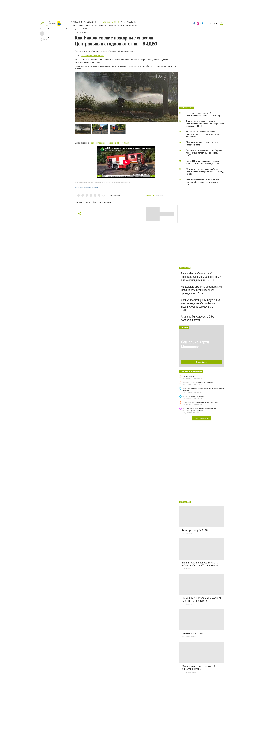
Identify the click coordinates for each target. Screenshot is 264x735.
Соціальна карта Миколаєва (195, 344)
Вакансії (87, 25)
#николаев (87, 187)
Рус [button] (210, 23)
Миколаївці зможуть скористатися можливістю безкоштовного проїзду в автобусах (201, 290)
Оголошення (130, 22)
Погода (94, 25)
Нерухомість (103, 25)
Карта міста (112, 25)
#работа (95, 187)
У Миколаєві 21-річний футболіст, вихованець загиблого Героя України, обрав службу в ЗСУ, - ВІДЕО (201, 305)
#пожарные (79, 187)
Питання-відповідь (132, 25)
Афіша (73, 25)
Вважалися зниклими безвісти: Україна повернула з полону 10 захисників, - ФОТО (204, 153)
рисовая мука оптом (192, 633)
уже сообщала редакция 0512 (92, 55)
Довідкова (121, 25)
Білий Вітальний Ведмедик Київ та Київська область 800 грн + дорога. (200, 564)
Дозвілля (80, 25)
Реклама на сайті (110, 22)
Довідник (91, 22)
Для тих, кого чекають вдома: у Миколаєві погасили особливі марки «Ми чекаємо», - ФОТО (205, 123)
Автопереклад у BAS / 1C (195, 530)
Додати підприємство (201, 418)
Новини (78, 22)
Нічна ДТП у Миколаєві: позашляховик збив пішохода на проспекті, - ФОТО (204, 162)
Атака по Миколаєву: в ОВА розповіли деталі (197, 318)
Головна (42, 29)
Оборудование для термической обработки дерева (198, 668)
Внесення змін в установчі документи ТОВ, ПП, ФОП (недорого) (202, 599)
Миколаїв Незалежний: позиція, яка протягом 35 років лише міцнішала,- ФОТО (202, 182)
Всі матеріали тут (201, 362)
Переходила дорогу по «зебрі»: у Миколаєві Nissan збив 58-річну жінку (203, 114)
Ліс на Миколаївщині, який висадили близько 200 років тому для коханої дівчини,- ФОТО (201, 277)
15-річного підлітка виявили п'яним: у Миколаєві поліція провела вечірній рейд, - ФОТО (205, 171)
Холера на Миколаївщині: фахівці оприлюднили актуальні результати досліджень (202, 134)
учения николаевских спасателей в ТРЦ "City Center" (109, 143)
